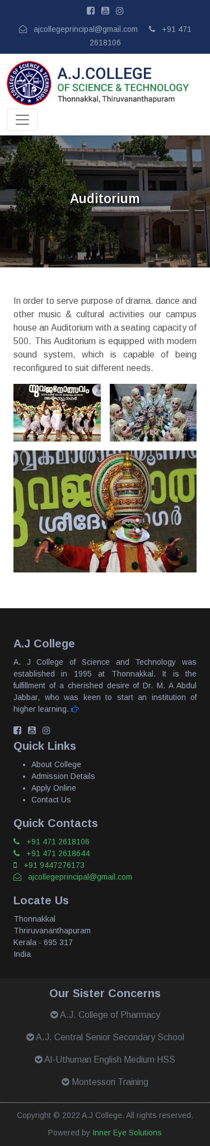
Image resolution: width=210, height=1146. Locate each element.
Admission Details (63, 776)
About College (56, 764)
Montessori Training (108, 1082)
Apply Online (53, 787)
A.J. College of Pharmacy (109, 1015)
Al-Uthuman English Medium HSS (109, 1059)
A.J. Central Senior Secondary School (109, 1037)
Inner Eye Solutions (127, 1132)
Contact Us (51, 799)
